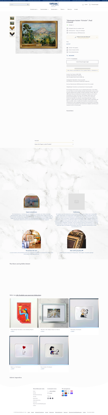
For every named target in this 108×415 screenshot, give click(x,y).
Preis (67, 41)
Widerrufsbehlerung (36, 400)
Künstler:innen (33, 9)
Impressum (35, 402)
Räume (62, 9)
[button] (82, 65)
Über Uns (70, 9)
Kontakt (76, 9)
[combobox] (20, 4)
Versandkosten (74, 58)
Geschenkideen (44, 9)
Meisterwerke (54, 9)
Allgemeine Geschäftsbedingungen (39, 403)
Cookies (34, 405)
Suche (34, 391)
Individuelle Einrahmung (37, 394)
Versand (37, 140)
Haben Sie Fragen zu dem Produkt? (43, 144)
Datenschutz (35, 398)
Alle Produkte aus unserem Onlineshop (28, 295)
